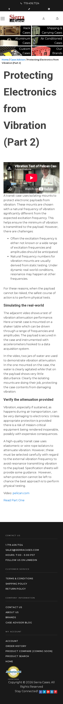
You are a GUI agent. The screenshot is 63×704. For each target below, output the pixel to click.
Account (12, 641)
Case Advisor (17, 59)
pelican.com (21, 493)
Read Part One (14, 500)
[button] (30, 3)
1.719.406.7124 (14, 545)
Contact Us (14, 607)
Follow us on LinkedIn (21, 560)
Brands (11, 617)
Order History (16, 646)
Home (5, 59)
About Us (12, 612)
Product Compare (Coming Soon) (29, 651)
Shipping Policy (16, 583)
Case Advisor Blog (19, 622)
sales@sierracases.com (22, 550)
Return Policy (16, 588)
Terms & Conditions (19, 578)
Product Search (17, 656)
